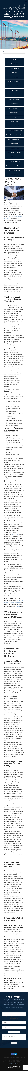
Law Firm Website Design (13, 1064)
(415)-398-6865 (17, 1000)
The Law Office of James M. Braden (13, 601)
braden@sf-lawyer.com (14, 16)
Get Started (14, 1043)
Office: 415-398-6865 (14, 11)
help (18, 606)
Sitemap (11, 1063)
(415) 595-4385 (13, 1002)
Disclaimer (16, 1063)
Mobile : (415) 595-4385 (14, 14)
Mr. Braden (15, 534)
